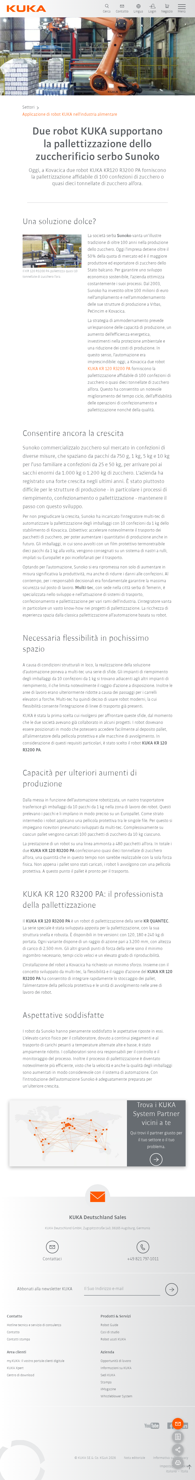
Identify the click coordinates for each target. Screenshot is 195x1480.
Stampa (106, 1382)
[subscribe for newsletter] (171, 1289)
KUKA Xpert (15, 1368)
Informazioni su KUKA (116, 1368)
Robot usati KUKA (113, 1339)
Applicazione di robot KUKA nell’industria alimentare (69, 114)
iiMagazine (108, 1389)
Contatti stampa (18, 1339)
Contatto (13, 1332)
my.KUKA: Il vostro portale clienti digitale (35, 1361)
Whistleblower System (116, 1396)
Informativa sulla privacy (170, 1458)
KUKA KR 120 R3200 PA (109, 369)
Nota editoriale (134, 1458)
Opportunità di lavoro (116, 1361)
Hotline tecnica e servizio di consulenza (34, 1325)
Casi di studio (110, 1332)
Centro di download (20, 1375)
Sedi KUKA (108, 1375)
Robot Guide (109, 1325)
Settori (28, 107)
